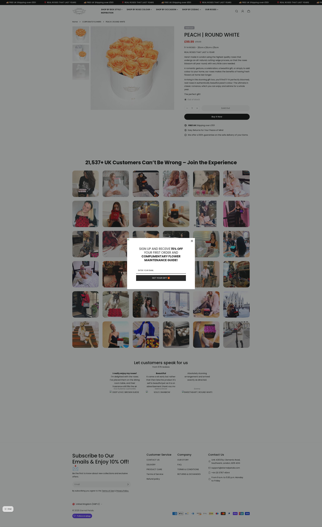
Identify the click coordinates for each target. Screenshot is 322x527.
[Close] (192, 241)
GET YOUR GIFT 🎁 (161, 278)
